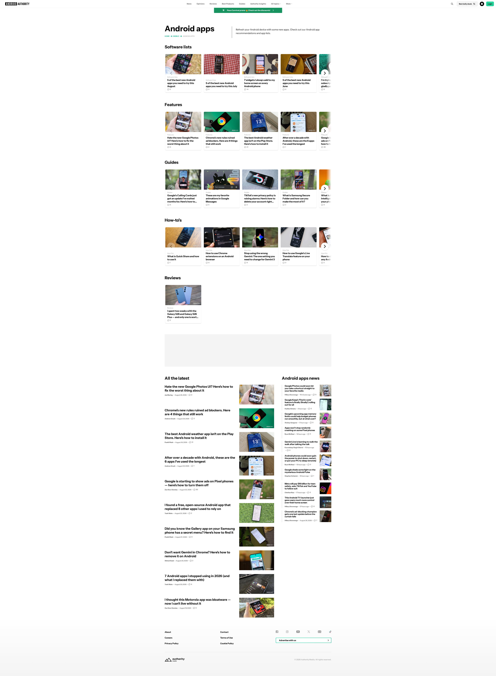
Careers (168, 637)
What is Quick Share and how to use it (183, 246)
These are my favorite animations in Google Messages (222, 188)
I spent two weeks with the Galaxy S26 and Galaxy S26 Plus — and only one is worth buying (183, 304)
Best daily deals (465, 4)
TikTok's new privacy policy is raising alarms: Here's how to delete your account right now (260, 188)
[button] (248, 4)
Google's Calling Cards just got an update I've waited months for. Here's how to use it (183, 188)
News (189, 4)
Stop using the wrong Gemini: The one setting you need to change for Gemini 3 (260, 246)
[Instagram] (287, 631)
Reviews (213, 4)
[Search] (452, 3)
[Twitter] (309, 631)
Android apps (189, 36)
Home (167, 36)
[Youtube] (298, 631)
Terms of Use (226, 637)
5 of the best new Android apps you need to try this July (222, 73)
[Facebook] (277, 631)
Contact (224, 632)
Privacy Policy (172, 643)
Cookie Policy (227, 643)
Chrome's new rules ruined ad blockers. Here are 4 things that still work (222, 131)
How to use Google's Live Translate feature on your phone (299, 246)
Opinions (200, 4)
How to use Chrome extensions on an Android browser (222, 246)
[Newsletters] (319, 631)
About (168, 632)
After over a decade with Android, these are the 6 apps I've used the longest (299, 131)
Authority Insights (258, 4)
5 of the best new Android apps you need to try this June (299, 73)
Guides (242, 4)
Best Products (228, 4)
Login (490, 4)
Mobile (176, 36)
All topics (275, 4)
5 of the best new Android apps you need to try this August (183, 73)
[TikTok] (330, 631)
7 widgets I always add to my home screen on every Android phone (260, 73)
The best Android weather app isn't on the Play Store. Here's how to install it (260, 131)
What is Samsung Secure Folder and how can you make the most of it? (299, 188)
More (288, 4)
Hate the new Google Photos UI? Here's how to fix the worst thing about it (183, 131)
